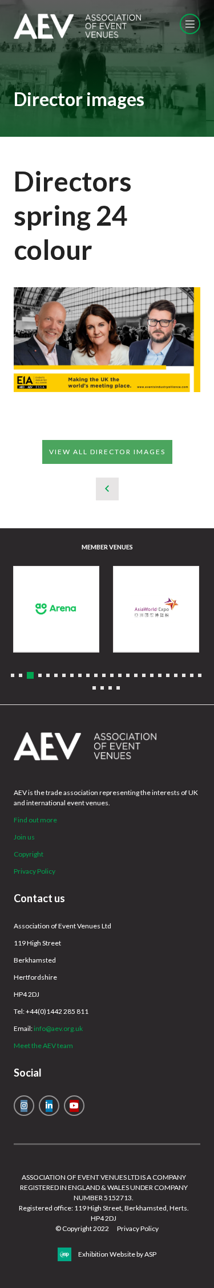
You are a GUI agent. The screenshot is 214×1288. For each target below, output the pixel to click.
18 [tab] (152, 675)
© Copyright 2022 (82, 1228)
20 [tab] (167, 675)
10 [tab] (88, 675)
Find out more (35, 820)
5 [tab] (48, 675)
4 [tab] (40, 675)
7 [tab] (64, 675)
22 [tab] (183, 675)
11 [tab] (96, 675)
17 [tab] (144, 675)
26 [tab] (102, 688)
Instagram (24, 1105)
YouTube (74, 1105)
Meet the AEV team (43, 1045)
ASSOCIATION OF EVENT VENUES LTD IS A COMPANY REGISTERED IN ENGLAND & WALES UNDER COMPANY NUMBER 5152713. (104, 1187)
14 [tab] (120, 675)
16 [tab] (136, 675)
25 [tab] (94, 688)
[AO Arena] (56, 608)
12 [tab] (104, 675)
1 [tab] (12, 675)
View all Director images (107, 451)
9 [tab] (80, 675)
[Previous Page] (107, 489)
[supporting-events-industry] (77, 36)
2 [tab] (20, 675)
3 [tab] (30, 675)
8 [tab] (72, 675)
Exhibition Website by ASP (117, 1254)
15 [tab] (128, 675)
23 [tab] (191, 675)
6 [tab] (56, 675)
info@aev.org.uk (58, 1028)
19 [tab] (159, 675)
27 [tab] (110, 688)
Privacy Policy (34, 871)
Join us (24, 837)
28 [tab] (118, 688)
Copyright (28, 854)
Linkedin (49, 1105)
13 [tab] (112, 675)
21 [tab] (175, 675)
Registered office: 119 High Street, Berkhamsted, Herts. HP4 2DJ (104, 1213)
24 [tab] (199, 675)
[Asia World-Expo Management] (156, 608)
